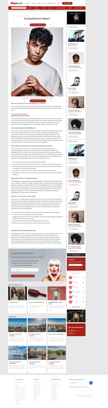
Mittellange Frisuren (55, 384)
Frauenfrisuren (36, 386)
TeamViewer (18, 403)
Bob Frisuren (54, 388)
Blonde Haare (54, 392)
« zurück (24, 24)
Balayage (35, 396)
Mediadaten (18, 400)
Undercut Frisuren (55, 400)
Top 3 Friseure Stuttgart (20, 398)
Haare (39, 3)
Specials (50, 7)
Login (16, 401)
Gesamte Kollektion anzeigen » (19, 114)
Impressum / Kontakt (82, 395)
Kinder (43, 7)
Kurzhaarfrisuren (55, 382)
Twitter (82, 390)
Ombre (35, 398)
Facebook (78, 390)
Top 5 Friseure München (20, 388)
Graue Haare (54, 394)
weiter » (50, 24)
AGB (76, 395)
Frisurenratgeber (60, 7)
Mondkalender (51, 3)
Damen (30, 7)
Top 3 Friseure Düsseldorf (20, 394)
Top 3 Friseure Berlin (19, 392)
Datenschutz (77, 268)
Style (43, 3)
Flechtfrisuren (36, 392)
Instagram (91, 390)
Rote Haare (53, 396)
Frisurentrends (36, 384)
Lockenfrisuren (54, 398)
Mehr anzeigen (76, 306)
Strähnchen (53, 390)
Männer (36, 7)
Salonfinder (67, 3)
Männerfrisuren (36, 388)
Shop (58, 3)
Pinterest (86, 390)
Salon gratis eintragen (18, 7)
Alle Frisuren (76, 254)
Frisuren (27, 3)
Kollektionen (79, 7)
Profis (34, 3)
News (16, 384)
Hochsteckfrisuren (37, 390)
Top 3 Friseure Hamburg (20, 396)
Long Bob (35, 400)
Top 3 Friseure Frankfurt (20, 390)
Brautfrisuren (36, 394)
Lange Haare (54, 386)
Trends (70, 7)
